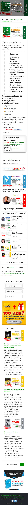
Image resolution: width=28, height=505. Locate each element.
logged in (11, 267)
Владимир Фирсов (11, 159)
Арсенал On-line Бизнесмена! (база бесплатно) (16, 247)
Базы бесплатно (6, 21)
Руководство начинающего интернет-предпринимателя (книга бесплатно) (18, 255)
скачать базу (18, 129)
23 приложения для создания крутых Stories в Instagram (18, 218)
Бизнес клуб (13, 19)
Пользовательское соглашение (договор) (11, 495)
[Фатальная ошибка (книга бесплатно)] (14, 423)
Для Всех (19, 19)
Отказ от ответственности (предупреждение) (12, 498)
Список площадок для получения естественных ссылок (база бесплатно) (17, 233)
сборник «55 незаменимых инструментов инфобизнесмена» (14, 143)
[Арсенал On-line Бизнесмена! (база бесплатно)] (14, 381)
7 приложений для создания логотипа (17, 239)
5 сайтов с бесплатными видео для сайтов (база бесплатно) (18, 225)
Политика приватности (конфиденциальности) (12, 497)
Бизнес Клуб (19, 503)
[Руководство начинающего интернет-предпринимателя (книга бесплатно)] (14, 335)
